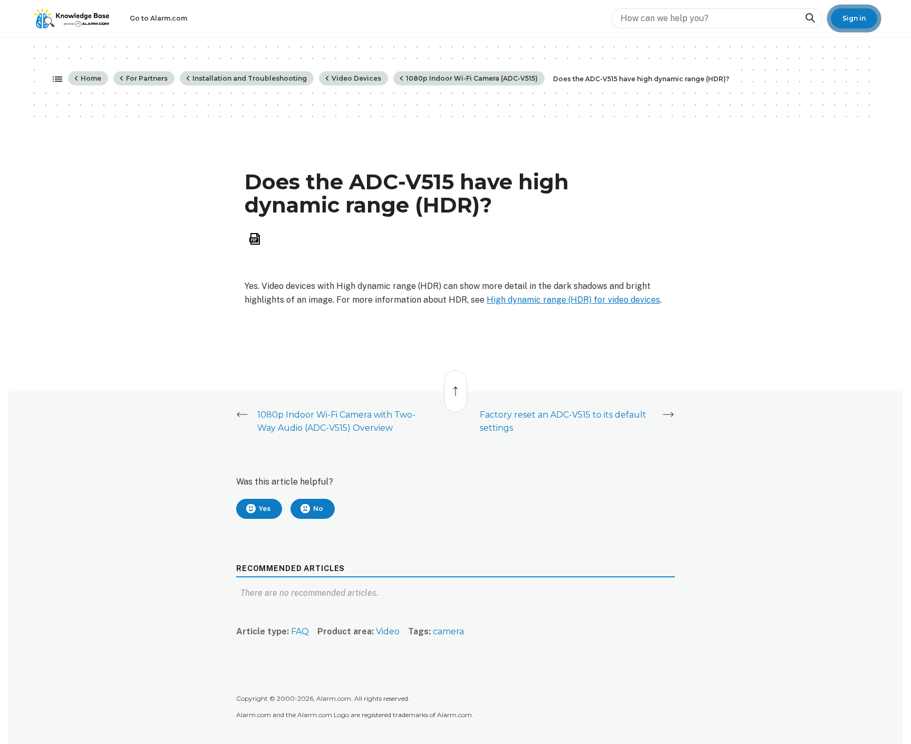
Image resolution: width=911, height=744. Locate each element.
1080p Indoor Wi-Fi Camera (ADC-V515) (471, 78)
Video (388, 631)
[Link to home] (72, 18)
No (318, 509)
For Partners (146, 78)
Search (809, 18)
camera (448, 631)
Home (90, 78)
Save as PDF (254, 239)
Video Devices (355, 78)
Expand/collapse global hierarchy (54, 79)
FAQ (300, 631)
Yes (264, 509)
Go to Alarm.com (158, 18)
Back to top (456, 386)
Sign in (854, 18)
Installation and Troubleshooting (249, 78)
